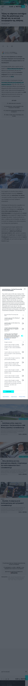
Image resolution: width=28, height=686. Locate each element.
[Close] (25, 289)
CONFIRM (8, 391)
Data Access (14, 396)
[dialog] (14, 343)
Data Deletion (6, 396)
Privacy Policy (22, 396)
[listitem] (14, 315)
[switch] (22, 318)
